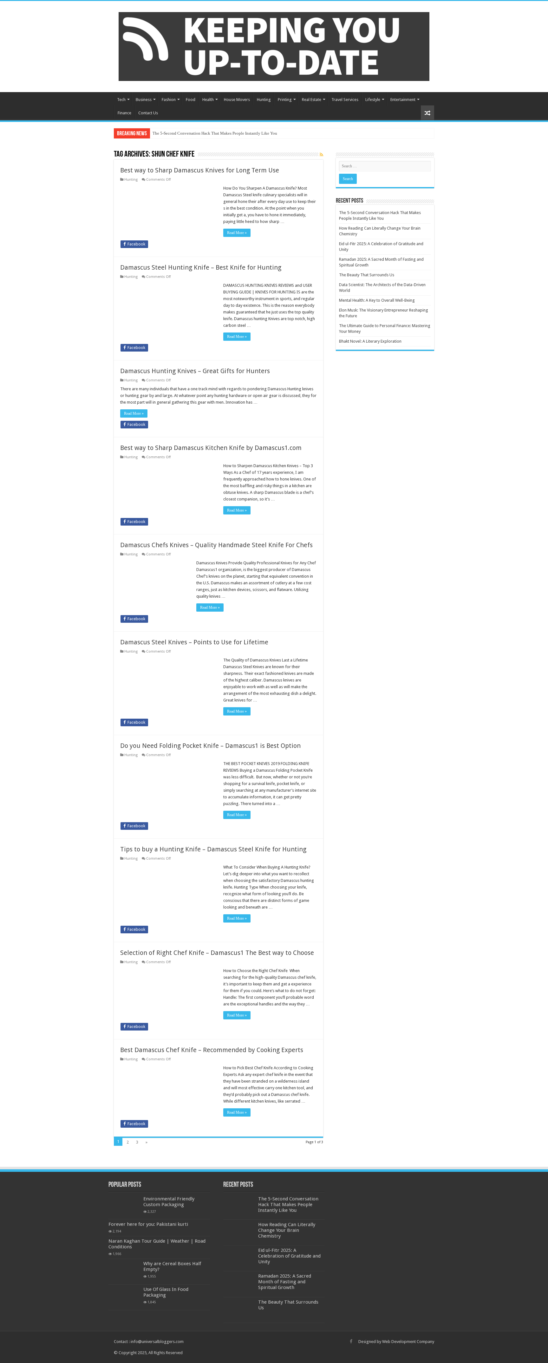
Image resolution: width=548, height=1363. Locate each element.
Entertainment (402, 99)
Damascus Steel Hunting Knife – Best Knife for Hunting (200, 267)
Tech (121, 99)
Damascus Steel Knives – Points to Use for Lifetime (194, 642)
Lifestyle (372, 99)
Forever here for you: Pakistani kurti (148, 1224)
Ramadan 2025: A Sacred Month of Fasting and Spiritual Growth (284, 1281)
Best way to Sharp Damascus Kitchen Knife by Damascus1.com (211, 448)
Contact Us (148, 113)
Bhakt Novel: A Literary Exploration (370, 341)
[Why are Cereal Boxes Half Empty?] (124, 1271)
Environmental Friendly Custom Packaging (168, 1201)
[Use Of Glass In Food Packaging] (124, 1297)
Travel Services (344, 99)
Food (190, 99)
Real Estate (311, 99)
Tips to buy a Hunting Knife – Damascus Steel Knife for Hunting (213, 849)
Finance (124, 113)
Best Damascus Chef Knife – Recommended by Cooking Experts (211, 1050)
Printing (285, 99)
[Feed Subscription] (321, 154)
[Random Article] (427, 112)
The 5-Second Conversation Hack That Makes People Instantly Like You (215, 133)
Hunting (264, 99)
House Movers (237, 99)
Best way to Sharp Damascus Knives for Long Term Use (199, 170)
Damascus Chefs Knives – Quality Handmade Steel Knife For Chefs (216, 545)
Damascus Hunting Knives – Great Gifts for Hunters (195, 371)
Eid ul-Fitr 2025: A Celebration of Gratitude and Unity (289, 1256)
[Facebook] (351, 1341)
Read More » (237, 233)
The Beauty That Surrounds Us (366, 274)
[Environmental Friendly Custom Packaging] (124, 1206)
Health (208, 99)
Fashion (169, 99)
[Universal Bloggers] (274, 45)
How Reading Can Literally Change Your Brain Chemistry (286, 1230)
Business (144, 99)
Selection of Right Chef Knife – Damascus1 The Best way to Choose (217, 953)
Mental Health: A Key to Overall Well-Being (377, 300)
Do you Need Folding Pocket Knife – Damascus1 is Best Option (210, 745)
